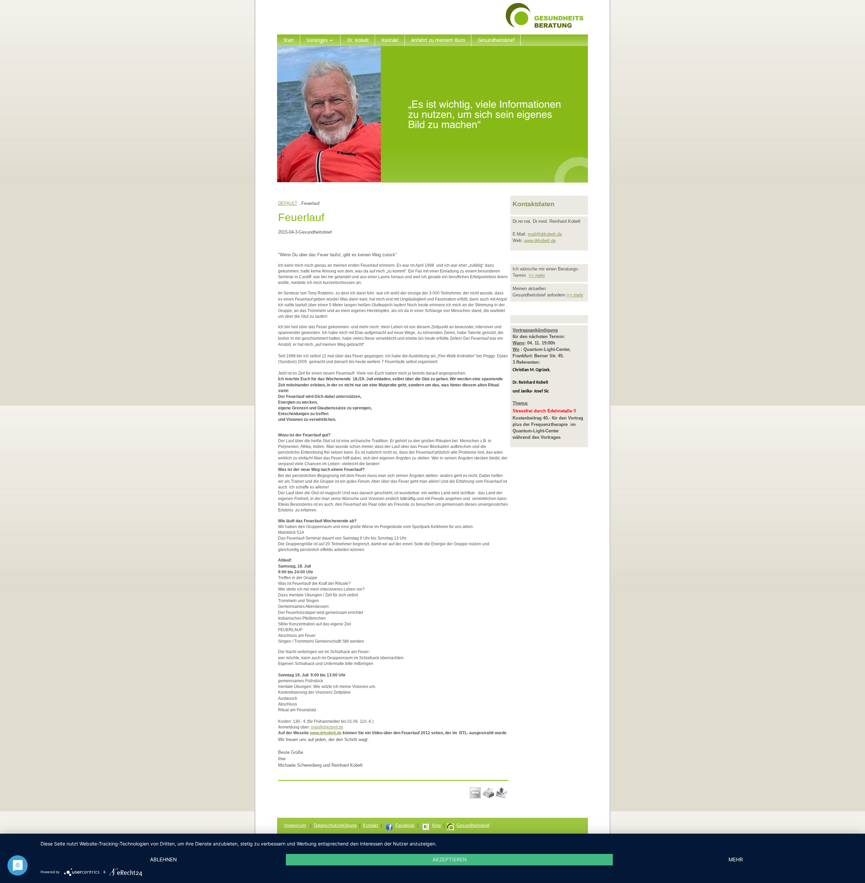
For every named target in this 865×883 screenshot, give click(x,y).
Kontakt (370, 825)
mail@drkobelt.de (327, 727)
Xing (436, 825)
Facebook (405, 825)
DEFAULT (287, 203)
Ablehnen (163, 859)
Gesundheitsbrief (473, 825)
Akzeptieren (449, 859)
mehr (735, 859)
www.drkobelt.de (326, 733)
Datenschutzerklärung (335, 825)
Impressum (295, 825)
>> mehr (536, 275)
